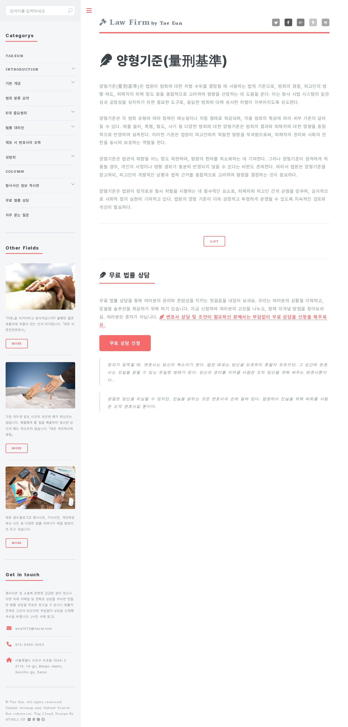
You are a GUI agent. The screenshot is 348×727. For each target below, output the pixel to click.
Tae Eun (14, 55)
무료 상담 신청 (125, 343)
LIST (214, 241)
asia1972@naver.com (33, 628)
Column (15, 171)
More (17, 343)
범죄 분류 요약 (17, 98)
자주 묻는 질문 (17, 215)
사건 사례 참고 (42, 617)
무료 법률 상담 (17, 200)
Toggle (89, 10)
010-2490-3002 (29, 645)
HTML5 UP (15, 719)
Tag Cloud (43, 714)
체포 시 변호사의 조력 (23, 142)
